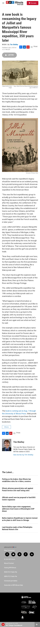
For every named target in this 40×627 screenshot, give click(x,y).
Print (35, 46)
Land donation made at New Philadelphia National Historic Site (17, 528)
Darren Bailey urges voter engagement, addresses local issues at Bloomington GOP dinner (18, 509)
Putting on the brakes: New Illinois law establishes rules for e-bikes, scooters (16, 480)
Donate (33, 3)
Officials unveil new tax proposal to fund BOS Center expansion (18, 498)
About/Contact (9, 563)
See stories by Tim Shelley (23, 455)
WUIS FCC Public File (10, 572)
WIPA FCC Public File (10, 576)
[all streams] (37, 624)
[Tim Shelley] (6, 445)
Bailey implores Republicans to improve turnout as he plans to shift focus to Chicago (20, 519)
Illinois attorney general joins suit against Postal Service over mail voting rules (17, 489)
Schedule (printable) (10, 581)
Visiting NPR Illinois (10, 567)
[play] (3, 624)
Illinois (6, 427)
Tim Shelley (14, 44)
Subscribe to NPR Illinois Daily (13, 585)
